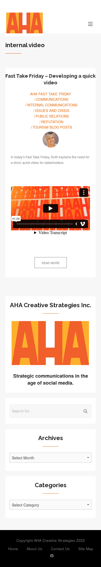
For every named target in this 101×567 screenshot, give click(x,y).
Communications (52, 99)
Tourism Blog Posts (52, 127)
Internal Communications (52, 104)
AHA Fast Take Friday (50, 93)
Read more (51, 263)
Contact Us (60, 548)
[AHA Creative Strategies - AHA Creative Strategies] (39, 23)
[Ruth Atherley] (50, 139)
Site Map (85, 548)
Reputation (52, 121)
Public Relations (52, 116)
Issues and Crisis (52, 110)
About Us (34, 548)
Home (13, 548)
